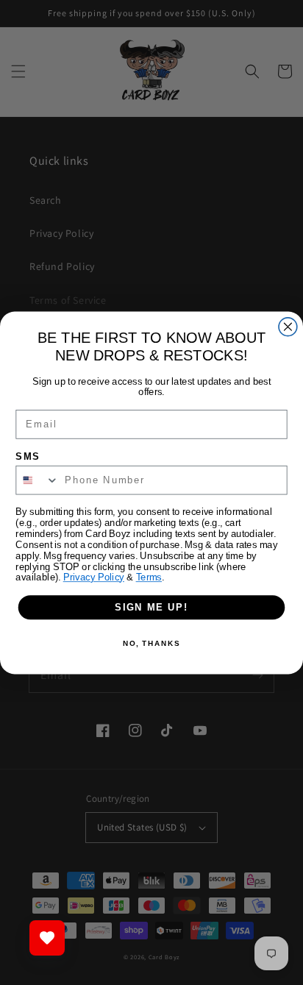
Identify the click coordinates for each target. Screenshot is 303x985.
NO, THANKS (151, 643)
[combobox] (37, 480)
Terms (149, 577)
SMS (27, 456)
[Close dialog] (288, 326)
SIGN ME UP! (151, 607)
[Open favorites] (47, 938)
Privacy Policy (93, 577)
